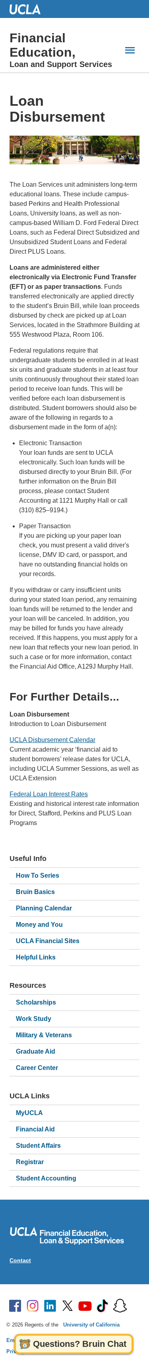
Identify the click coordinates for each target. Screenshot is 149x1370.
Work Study (33, 1018)
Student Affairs (38, 1145)
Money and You (39, 924)
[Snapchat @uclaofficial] (120, 1306)
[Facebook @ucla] (15, 1306)
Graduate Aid (35, 1051)
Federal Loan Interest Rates (49, 794)
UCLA (29, 9)
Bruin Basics (35, 891)
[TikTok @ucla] (102, 1306)
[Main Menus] (129, 49)
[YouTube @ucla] (85, 1306)
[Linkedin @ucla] (50, 1306)
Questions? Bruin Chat (79, 1344)
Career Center (37, 1067)
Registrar (30, 1162)
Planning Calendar (44, 908)
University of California (91, 1325)
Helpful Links (36, 957)
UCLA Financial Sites (47, 941)
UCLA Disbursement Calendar (52, 739)
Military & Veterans (44, 1035)
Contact (20, 1260)
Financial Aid (35, 1129)
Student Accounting (46, 1178)
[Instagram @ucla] (32, 1306)
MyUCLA (29, 1112)
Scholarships (36, 1002)
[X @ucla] (67, 1306)
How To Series (37, 875)
